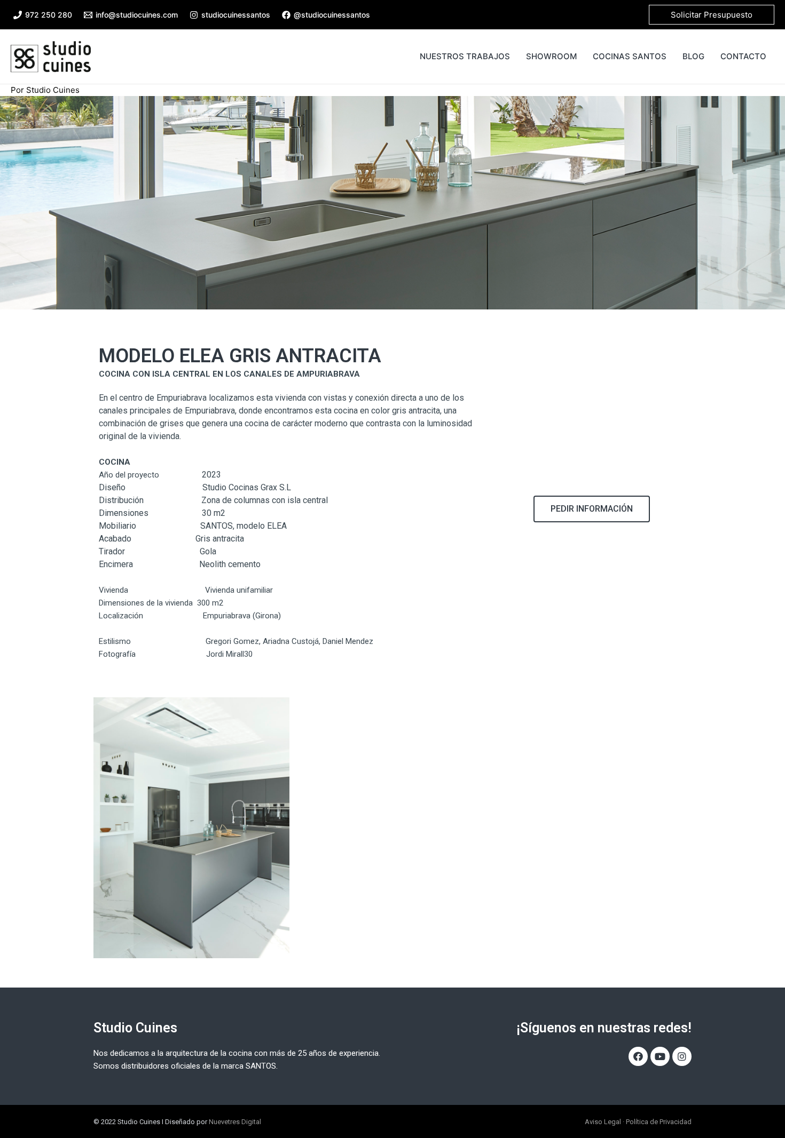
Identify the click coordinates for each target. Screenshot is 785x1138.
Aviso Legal (603, 1122)
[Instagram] (682, 1056)
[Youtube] (660, 1056)
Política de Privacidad (659, 1122)
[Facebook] (638, 1056)
